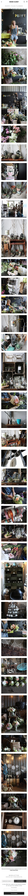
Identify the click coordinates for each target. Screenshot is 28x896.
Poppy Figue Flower (14, 870)
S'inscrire (20, 881)
